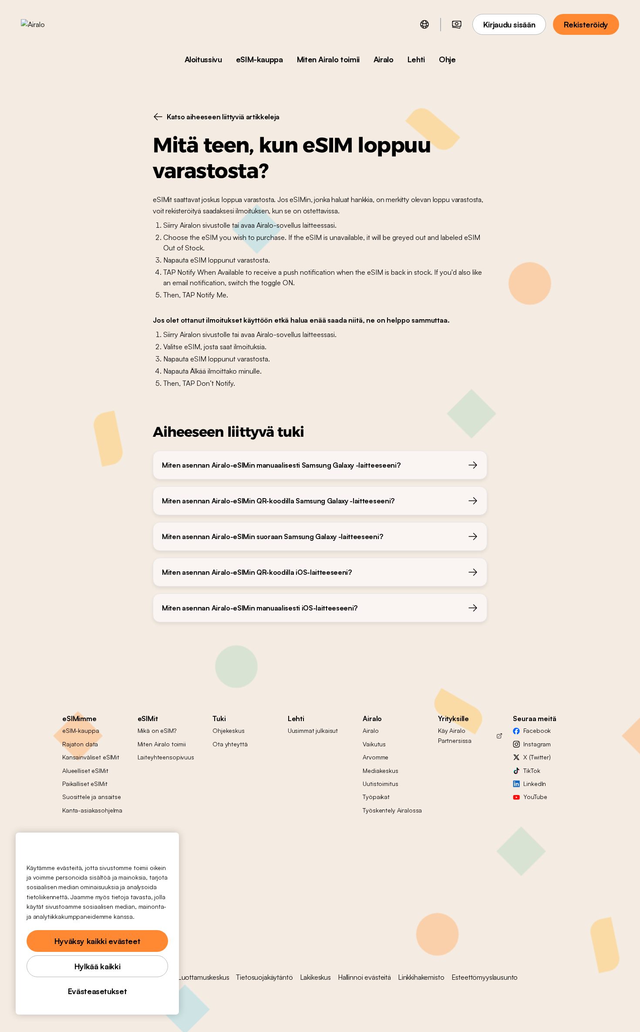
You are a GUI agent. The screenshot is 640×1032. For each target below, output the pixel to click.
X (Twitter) (536, 757)
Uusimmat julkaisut (313, 730)
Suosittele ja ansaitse (91, 796)
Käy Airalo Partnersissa (455, 735)
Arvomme (375, 757)
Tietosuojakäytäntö (264, 977)
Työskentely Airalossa (392, 810)
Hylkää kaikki (97, 966)
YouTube (535, 796)
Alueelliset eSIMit (85, 770)
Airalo (384, 59)
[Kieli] (424, 24)
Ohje (447, 59)
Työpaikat (376, 796)
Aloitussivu (203, 59)
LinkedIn (534, 783)
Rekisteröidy (586, 24)
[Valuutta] (456, 24)
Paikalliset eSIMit (84, 783)
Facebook (537, 730)
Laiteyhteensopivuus (166, 757)
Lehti (416, 59)
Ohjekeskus (228, 730)
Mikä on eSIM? (157, 730)
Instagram (537, 744)
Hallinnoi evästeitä (364, 977)
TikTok (531, 770)
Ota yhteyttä (229, 744)
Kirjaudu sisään (509, 24)
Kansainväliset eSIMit (90, 757)
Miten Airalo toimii (328, 59)
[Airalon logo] (46, 24)
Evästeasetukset (97, 991)
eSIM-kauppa (259, 59)
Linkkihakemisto (421, 977)
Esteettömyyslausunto (484, 977)
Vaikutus (374, 744)
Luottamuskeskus (203, 977)
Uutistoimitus (380, 783)
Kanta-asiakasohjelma (92, 810)
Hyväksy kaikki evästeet (97, 941)
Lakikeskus (315, 977)
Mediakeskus (380, 770)
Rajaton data (80, 744)
